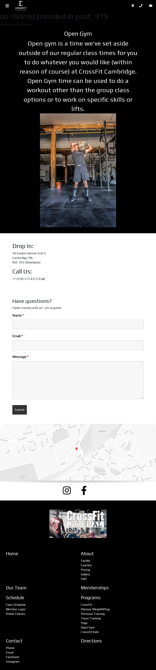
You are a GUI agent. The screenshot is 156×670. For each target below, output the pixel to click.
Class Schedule (16, 604)
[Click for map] (133, 5)
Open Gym (88, 627)
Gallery (85, 574)
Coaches (86, 565)
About (87, 553)
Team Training (91, 618)
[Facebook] (87, 490)
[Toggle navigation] (7, 6)
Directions (33, 262)
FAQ (83, 579)
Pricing (85, 570)
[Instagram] (69, 490)
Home (12, 553)
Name (18, 315)
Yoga (84, 623)
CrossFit (86, 604)
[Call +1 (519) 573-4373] (141, 5)
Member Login (15, 609)
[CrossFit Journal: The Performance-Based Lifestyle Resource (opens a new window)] (78, 524)
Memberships (95, 587)
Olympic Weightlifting (95, 609)
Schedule (15, 597)
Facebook (12, 657)
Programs (90, 597)
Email (17, 336)
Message (20, 357)
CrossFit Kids (90, 632)
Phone (10, 648)
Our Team (16, 587)
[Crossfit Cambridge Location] (78, 452)
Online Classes (15, 614)
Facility (85, 560)
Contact (14, 640)
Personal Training (93, 614)
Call (41, 279)
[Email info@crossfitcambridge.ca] (151, 5)
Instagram (12, 661)
